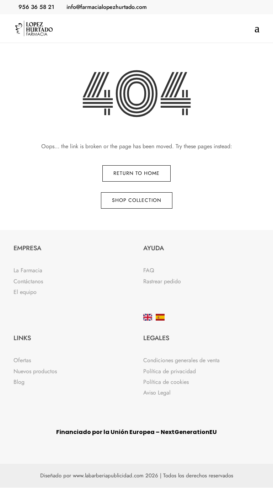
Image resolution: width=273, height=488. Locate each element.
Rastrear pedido (162, 281)
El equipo (25, 292)
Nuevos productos (35, 371)
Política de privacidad (169, 371)
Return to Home (136, 173)
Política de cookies (166, 382)
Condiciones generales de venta (181, 360)
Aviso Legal (157, 392)
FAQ (148, 270)
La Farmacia (28, 270)
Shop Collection (136, 200)
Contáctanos (28, 281)
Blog (19, 382)
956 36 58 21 (36, 7)
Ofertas (22, 360)
